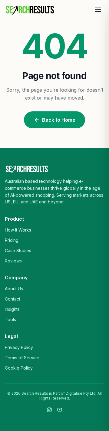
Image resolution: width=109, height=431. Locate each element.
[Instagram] (49, 410)
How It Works (18, 229)
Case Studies (18, 250)
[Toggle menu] (98, 10)
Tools (10, 319)
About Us (14, 288)
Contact (12, 298)
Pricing (11, 240)
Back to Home (58, 120)
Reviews (13, 260)
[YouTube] (59, 410)
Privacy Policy (19, 347)
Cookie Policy (19, 367)
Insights (12, 309)
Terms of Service (22, 357)
